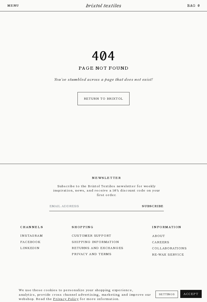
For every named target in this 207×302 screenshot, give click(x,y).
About (158, 236)
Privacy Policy (66, 299)
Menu (13, 5)
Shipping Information (95, 242)
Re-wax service (168, 254)
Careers (160, 242)
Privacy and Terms (92, 254)
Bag (192, 5)
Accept (191, 294)
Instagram (31, 235)
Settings (166, 294)
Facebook (30, 242)
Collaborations (169, 248)
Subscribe (153, 206)
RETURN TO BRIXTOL (103, 98)
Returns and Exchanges (97, 248)
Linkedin (29, 248)
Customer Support (91, 235)
